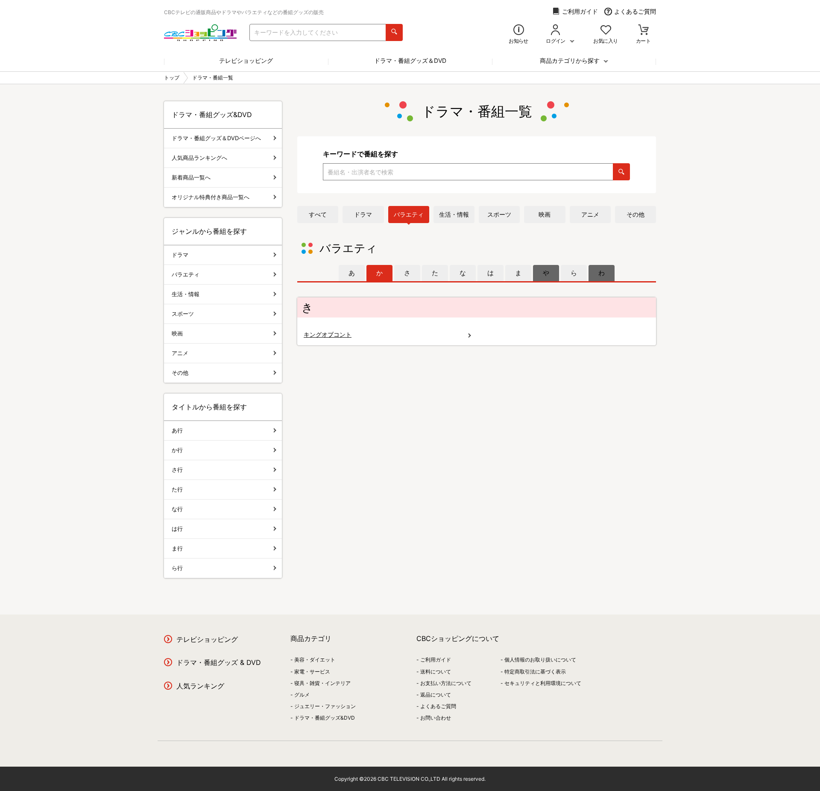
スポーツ (499, 214)
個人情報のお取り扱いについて (540, 659)
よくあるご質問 (635, 11)
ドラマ (363, 214)
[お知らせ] (518, 30)
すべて (318, 214)
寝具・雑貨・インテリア (322, 683)
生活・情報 (454, 214)
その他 (635, 214)
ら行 (177, 568)
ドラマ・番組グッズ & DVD (218, 662)
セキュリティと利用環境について (542, 683)
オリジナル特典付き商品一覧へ (210, 197)
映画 (545, 214)
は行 (177, 528)
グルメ (302, 694)
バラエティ (409, 214)
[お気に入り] (605, 30)
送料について (435, 671)
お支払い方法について (446, 683)
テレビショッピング (246, 60)
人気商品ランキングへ (199, 157)
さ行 (177, 469)
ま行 (177, 548)
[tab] (352, 273)
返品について (435, 694)
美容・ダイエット (314, 659)
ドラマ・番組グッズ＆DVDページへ (216, 138)
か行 (177, 450)
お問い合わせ (435, 718)
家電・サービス (312, 671)
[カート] (643, 30)
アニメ (590, 214)
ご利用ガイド (580, 11)
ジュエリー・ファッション (325, 706)
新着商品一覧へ (191, 177)
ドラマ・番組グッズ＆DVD (410, 60)
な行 (177, 509)
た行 (177, 489)
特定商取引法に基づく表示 (535, 671)
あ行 (177, 430)
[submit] (394, 32)
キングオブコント (327, 334)
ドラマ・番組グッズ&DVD (324, 718)
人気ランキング (200, 686)
